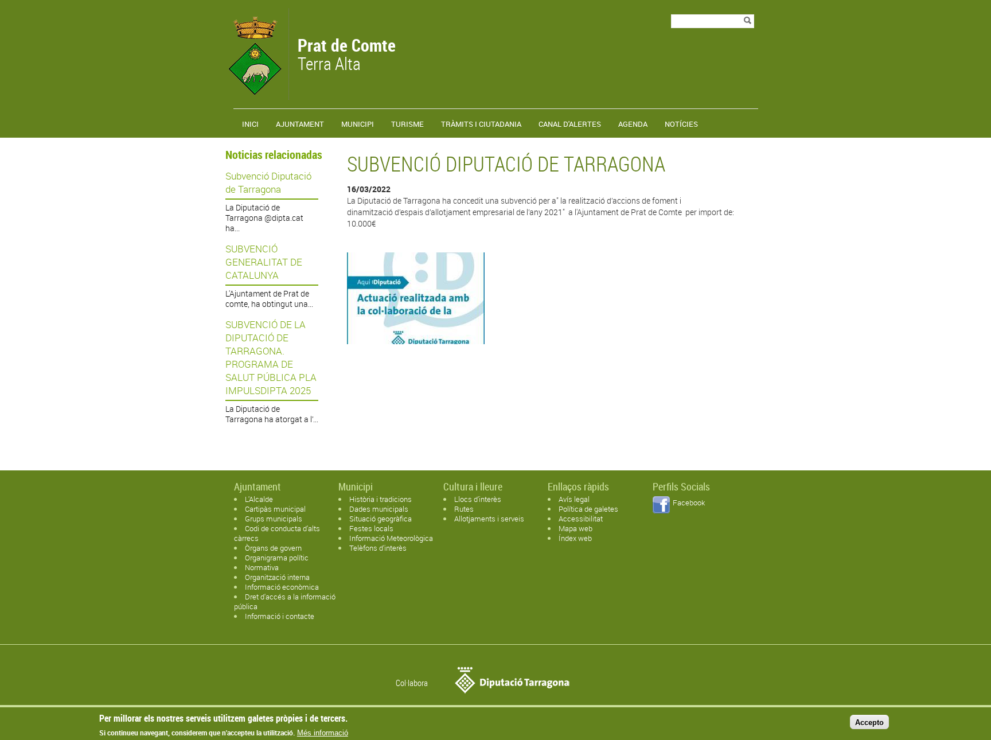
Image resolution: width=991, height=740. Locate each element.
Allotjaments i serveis (489, 518)
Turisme (407, 124)
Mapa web (575, 528)
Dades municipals (378, 509)
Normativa (262, 567)
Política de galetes (588, 509)
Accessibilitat (581, 518)
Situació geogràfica (380, 518)
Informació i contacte (279, 616)
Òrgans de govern (273, 548)
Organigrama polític (277, 557)
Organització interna (277, 577)
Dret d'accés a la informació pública (284, 601)
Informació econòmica (282, 587)
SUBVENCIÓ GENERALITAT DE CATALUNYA (263, 262)
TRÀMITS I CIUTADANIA (481, 124)
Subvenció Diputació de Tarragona (268, 182)
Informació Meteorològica (391, 538)
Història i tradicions (380, 499)
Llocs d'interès (477, 499)
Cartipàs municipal (275, 509)
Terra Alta (347, 55)
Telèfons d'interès (378, 548)
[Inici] (254, 94)
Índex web (575, 538)
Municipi (357, 124)
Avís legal (574, 499)
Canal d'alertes (570, 124)
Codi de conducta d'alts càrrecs (277, 533)
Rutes (464, 509)
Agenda (632, 124)
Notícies (681, 124)
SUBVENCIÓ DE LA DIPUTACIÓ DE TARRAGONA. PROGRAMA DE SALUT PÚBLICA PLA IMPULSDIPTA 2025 (271, 357)
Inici (250, 124)
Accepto (869, 722)
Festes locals (371, 528)
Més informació (322, 733)
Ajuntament (300, 124)
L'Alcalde (259, 499)
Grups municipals (273, 518)
